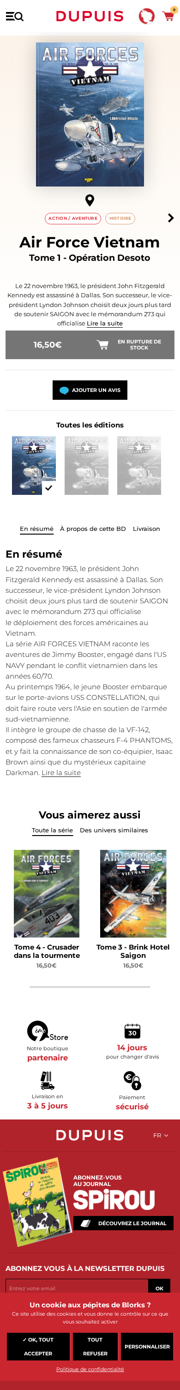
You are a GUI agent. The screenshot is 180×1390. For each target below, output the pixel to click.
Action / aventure (72, 218)
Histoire (120, 218)
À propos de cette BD (93, 528)
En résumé (37, 528)
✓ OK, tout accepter (38, 1346)
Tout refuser (95, 1346)
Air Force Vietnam (89, 242)
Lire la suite (105, 323)
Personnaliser (147, 1346)
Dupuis (90, 16)
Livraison (146, 528)
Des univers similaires (114, 830)
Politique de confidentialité (90, 1369)
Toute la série (52, 830)
